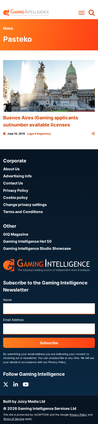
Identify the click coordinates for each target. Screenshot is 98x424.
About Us (11, 169)
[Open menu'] (82, 13)
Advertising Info (17, 176)
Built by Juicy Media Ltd (24, 401)
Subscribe (49, 343)
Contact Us (13, 183)
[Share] (93, 133)
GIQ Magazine (15, 234)
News (8, 28)
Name (7, 300)
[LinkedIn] (15, 384)
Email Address (13, 320)
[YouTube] (26, 384)
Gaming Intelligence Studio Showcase (37, 248)
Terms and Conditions (23, 211)
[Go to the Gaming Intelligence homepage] (26, 12)
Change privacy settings (25, 204)
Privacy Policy (15, 190)
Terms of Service (13, 418)
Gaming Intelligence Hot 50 (27, 241)
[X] (5, 384)
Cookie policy (15, 197)
